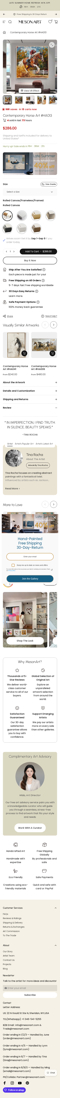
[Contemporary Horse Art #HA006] (44, 345)
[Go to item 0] (7, 99)
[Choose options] (24, 353)
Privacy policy (11, 570)
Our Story (8, 951)
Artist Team (9, 956)
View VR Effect (31, 90)
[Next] (56, 14)
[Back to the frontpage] (4, 32)
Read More (11, 488)
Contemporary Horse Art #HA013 (28, 32)
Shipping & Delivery (13, 922)
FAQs (5, 914)
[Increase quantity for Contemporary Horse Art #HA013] (14, 251)
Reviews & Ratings (12, 918)
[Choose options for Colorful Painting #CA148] (9, 632)
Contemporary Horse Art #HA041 (15, 368)
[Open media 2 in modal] (52, 45)
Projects (7, 964)
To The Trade (9, 935)
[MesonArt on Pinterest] (27, 1083)
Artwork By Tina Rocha (38, 465)
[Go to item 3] (30, 99)
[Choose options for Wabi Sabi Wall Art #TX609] (55, 632)
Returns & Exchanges (13, 927)
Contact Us (9, 960)
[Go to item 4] (41, 99)
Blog (5, 969)
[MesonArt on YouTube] (20, 1083)
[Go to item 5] (52, 99)
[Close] (54, 517)
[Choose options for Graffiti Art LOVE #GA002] (17, 632)
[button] (53, 324)
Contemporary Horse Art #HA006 (43, 368)
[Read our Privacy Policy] (52, 570)
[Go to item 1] (18, 99)
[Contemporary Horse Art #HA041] (16, 345)
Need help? (51, 316)
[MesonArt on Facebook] (4, 1083)
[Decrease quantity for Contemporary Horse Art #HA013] (6, 251)
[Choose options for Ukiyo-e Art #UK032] (24, 632)
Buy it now (30, 260)
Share (10, 316)
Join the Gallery (30, 578)
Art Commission (11, 931)
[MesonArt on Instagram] (12, 1083)
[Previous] (4, 14)
